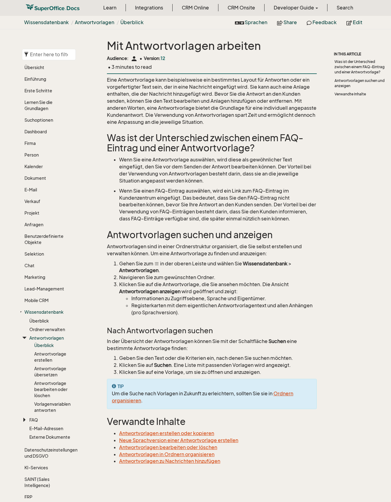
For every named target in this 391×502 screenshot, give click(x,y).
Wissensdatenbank (46, 22)
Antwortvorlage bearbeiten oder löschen (51, 389)
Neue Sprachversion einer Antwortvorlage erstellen (178, 440)
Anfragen (33, 224)
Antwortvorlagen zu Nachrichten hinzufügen (169, 461)
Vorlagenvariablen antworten (52, 407)
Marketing (34, 277)
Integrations (149, 8)
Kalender (33, 166)
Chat (29, 265)
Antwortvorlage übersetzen (50, 371)
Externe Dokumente (49, 437)
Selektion (34, 254)
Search (345, 8)
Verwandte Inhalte (350, 94)
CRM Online (195, 8)
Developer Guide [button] (294, 8)
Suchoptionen (38, 120)
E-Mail (30, 189)
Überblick (132, 22)
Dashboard (35, 131)
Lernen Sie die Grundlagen (38, 105)
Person (31, 154)
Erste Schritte (38, 90)
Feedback (324, 22)
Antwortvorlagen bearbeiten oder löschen (168, 447)
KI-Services (36, 467)
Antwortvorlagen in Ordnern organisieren (166, 454)
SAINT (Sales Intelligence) (37, 482)
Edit (357, 22)
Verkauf (32, 201)
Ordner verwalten (47, 329)
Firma (30, 143)
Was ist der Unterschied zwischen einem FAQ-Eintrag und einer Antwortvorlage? (359, 66)
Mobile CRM (36, 300)
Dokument (35, 178)
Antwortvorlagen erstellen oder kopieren (166, 433)
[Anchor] (103, 138)
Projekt (31, 213)
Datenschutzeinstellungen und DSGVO (49, 453)
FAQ (33, 420)
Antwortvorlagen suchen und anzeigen (359, 83)
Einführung (35, 79)
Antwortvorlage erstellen (50, 357)
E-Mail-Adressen (46, 428)
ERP (28, 497)
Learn (109, 8)
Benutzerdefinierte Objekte (44, 239)
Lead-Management (44, 288)
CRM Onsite (241, 8)
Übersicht (34, 67)
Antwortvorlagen (94, 22)
